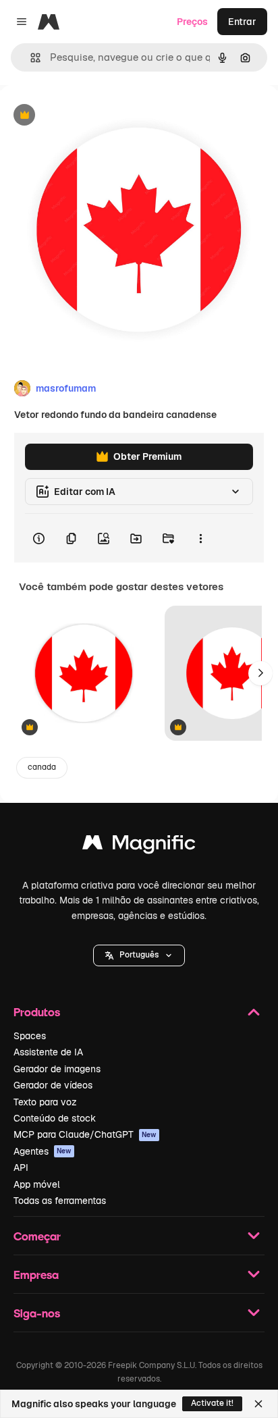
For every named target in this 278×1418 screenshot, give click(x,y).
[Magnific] (139, 845)
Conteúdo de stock (54, 1118)
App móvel (36, 1184)
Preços (192, 22)
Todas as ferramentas (59, 1200)
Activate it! (212, 1403)
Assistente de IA (48, 1052)
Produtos (36, 1012)
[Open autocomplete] (30, 58)
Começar (37, 1236)
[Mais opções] (200, 538)
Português (139, 954)
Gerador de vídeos (52, 1085)
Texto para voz (45, 1102)
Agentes (42, 1151)
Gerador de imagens (57, 1069)
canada (42, 767)
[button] (139, 955)
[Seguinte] (260, 673)
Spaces (29, 1036)
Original (86, 115)
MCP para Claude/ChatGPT (85, 1134)
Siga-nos (36, 1313)
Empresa (36, 1274)
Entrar (242, 22)
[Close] (258, 1404)
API (20, 1167)
